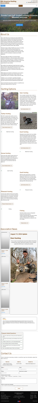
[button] (21, 6)
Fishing (20, 376)
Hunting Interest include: (5, 375)
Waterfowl (10, 376)
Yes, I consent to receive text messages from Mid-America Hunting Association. (15, 385)
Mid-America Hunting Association (8, 2)
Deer (3, 376)
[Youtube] (19, 401)
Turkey (6, 376)
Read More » (3, 253)
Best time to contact (23, 371)
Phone (2, 371)
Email (20, 367)
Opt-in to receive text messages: (7, 384)
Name (2, 367)
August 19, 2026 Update (19, 234)
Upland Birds (15, 376)
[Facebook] (18, 401)
